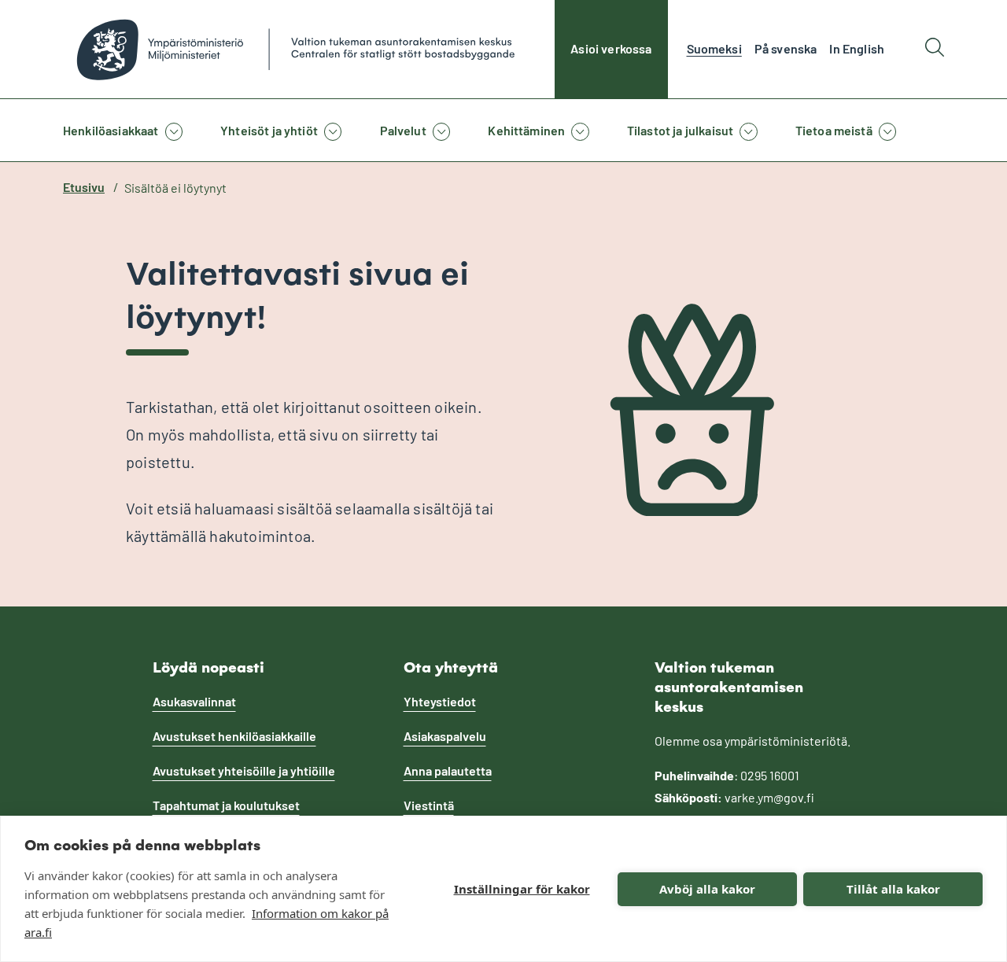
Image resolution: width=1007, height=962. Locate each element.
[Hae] (934, 49)
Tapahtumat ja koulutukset (226, 805)
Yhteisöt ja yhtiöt (269, 130)
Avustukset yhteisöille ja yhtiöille (244, 770)
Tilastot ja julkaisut (680, 130)
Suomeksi (714, 48)
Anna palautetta (448, 770)
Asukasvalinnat (194, 701)
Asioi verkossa (610, 48)
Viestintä (429, 805)
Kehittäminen (526, 130)
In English (856, 48)
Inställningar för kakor (522, 889)
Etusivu (84, 186)
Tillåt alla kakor (893, 889)
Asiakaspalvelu (445, 735)
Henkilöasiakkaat (111, 130)
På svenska (785, 48)
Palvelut (403, 130)
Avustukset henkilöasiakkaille (234, 735)
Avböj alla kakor (707, 889)
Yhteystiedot (440, 701)
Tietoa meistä (833, 130)
